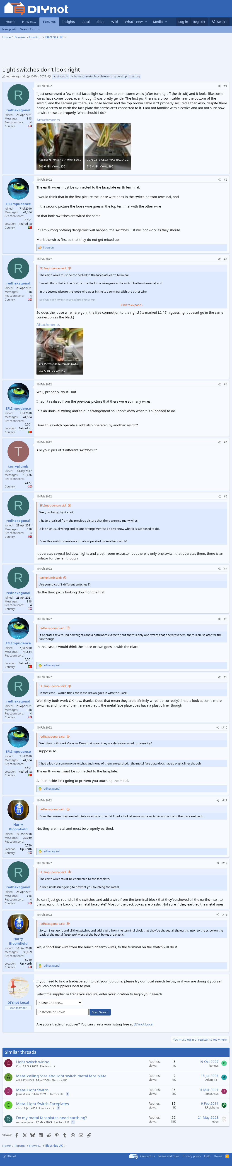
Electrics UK (47, 1066)
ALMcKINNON (25, 1080)
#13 (224, 915)
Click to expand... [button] (132, 305)
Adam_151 (212, 1080)
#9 (225, 677)
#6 (225, 496)
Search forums (30, 29)
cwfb (19, 1108)
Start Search (100, 1012)
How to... (29, 21)
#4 (225, 384)
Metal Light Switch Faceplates (42, 1103)
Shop (100, 21)
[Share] (219, 86)
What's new (134, 21)
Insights (68, 21)
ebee (215, 1121)
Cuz (18, 1066)
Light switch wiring (32, 1061)
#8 (225, 619)
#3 (225, 259)
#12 (224, 863)
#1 (225, 86)
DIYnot (11, 1156)
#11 (224, 800)
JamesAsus (23, 1094)
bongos (214, 1066)
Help (207, 1156)
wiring (136, 76)
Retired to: (25, 224)
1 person (48, 247)
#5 (225, 442)
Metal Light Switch (32, 1089)
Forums (49, 21)
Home (10, 21)
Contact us (147, 1156)
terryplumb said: (50, 578)
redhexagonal (15, 76)
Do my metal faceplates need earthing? (51, 1117)
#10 (224, 727)
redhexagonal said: (52, 628)
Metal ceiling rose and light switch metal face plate (61, 1075)
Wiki (114, 21)
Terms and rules (168, 1156)
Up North (26, 849)
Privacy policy (192, 1156)
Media (158, 21)
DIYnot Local (143, 1024)
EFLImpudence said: (52, 268)
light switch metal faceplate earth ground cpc (99, 76)
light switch (60, 76)
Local (86, 21)
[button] (146, 21)
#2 (225, 180)
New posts (9, 29)
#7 (225, 569)
